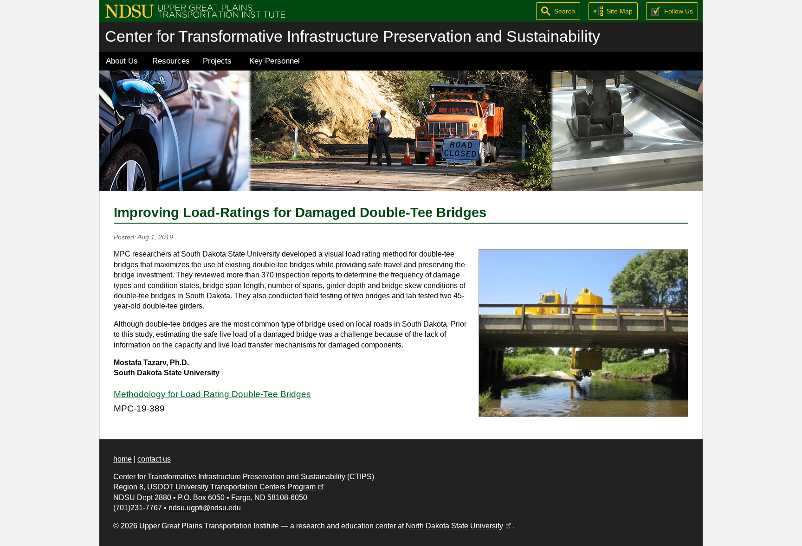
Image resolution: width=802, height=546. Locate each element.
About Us (122, 60)
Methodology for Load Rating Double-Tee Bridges (212, 394)
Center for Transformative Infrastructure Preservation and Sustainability (352, 36)
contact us (154, 459)
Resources (171, 60)
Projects (217, 60)
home (122, 459)
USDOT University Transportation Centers (236, 487)
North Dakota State (459, 526)
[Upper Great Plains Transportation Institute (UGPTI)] (195, 10)
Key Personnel (274, 60)
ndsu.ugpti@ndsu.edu (204, 508)
